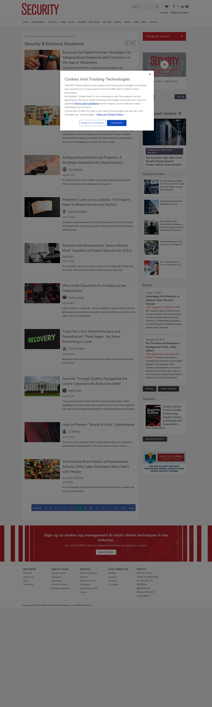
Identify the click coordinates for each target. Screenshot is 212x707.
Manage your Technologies (92, 123)
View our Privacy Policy (109, 114)
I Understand (116, 123)
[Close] (150, 74)
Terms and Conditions (86, 103)
